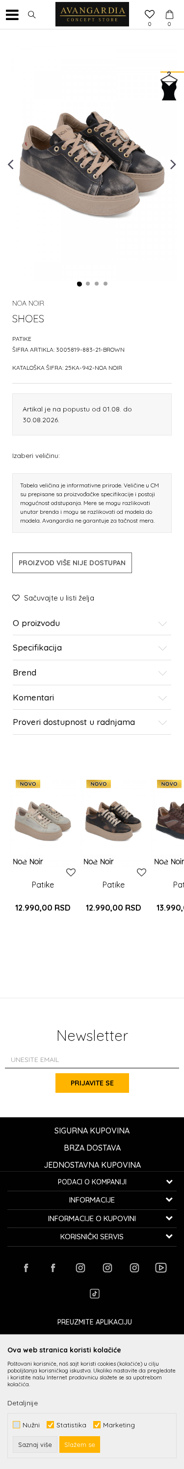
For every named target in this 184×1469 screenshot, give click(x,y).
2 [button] (88, 284)
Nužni (31, 1424)
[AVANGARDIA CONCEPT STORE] (92, 14)
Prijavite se (92, 1083)
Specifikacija (37, 647)
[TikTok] (94, 1293)
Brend (24, 672)
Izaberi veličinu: (36, 455)
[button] (32, 14)
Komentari (33, 697)
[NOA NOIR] (28, 861)
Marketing (119, 1424)
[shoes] (43, 821)
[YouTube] (161, 1267)
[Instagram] (80, 1267)
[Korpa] (169, 5)
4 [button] (106, 284)
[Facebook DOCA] (53, 1267)
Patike (21, 338)
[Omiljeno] (150, 15)
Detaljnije (22, 1402)
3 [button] (97, 284)
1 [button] (79, 284)
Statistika (71, 1424)
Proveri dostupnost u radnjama (74, 722)
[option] (92, 163)
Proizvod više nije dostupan (72, 562)
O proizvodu (36, 623)
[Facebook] (26, 1267)
